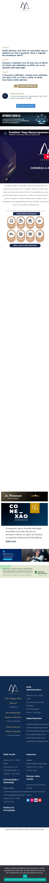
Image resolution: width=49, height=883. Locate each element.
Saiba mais (11, 541)
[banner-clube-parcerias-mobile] (25, 212)
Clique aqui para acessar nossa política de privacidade (25, 880)
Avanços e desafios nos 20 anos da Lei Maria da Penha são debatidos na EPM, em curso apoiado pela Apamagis (25, 65)
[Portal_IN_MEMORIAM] (24, 492)
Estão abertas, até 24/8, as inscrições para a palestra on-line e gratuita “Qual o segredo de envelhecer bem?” (25, 52)
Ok (25, 876)
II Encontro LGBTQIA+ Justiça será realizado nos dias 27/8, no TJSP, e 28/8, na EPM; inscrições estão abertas (24, 77)
